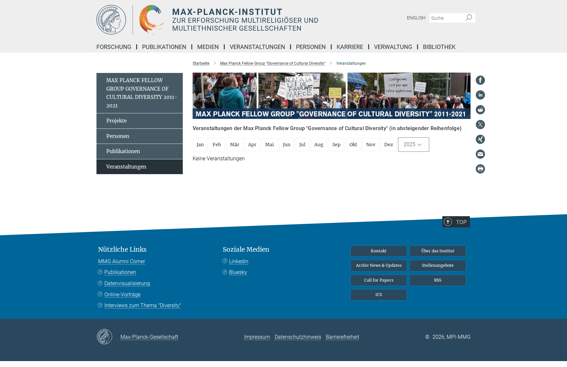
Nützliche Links (122, 249)
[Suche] (468, 18)
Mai (269, 145)
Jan (200, 145)
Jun (286, 145)
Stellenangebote (438, 265)
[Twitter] (480, 124)
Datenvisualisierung (127, 283)
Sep (336, 145)
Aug (319, 145)
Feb (217, 145)
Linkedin (238, 261)
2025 (409, 144)
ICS (378, 294)
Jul (302, 145)
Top (461, 222)
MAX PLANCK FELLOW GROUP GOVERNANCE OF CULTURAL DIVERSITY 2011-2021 (141, 93)
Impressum (257, 337)
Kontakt (379, 250)
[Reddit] (480, 110)
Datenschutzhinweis (298, 337)
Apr (252, 145)
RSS (437, 280)
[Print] (480, 169)
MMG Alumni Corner (121, 261)
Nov (370, 145)
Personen (117, 136)
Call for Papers (378, 280)
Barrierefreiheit (342, 337)
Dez (388, 145)
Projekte (116, 121)
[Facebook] (480, 80)
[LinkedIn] (480, 95)
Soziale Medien (246, 249)
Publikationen (123, 151)
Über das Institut (437, 250)
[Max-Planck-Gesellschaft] (108, 337)
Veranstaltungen (126, 167)
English (416, 17)
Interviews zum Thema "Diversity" (142, 305)
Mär (234, 145)
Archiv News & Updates (379, 265)
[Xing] (480, 139)
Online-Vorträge (122, 294)
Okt (353, 145)
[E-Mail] (480, 154)
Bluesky (238, 272)
